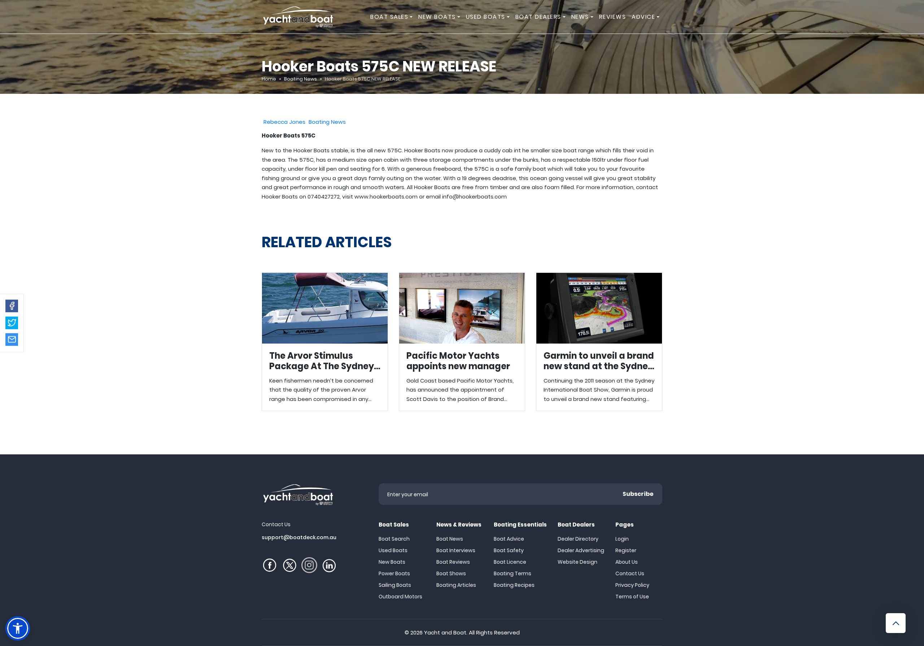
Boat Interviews (455, 550)
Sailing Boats (395, 585)
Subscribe (638, 494)
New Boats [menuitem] (437, 17)
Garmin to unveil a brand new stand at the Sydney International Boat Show (599, 342)
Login (622, 538)
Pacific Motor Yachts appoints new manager (462, 342)
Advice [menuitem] (643, 17)
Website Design (577, 562)
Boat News (449, 538)
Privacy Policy (632, 585)
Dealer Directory (578, 538)
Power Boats (394, 573)
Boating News (300, 78)
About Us (626, 562)
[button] (11, 306)
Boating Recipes (514, 585)
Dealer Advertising (581, 550)
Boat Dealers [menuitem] (538, 17)
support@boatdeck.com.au (299, 537)
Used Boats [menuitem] (485, 17)
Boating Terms (512, 573)
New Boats (392, 562)
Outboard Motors (400, 596)
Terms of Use (632, 596)
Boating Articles (456, 585)
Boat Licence (510, 562)
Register (625, 550)
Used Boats (393, 550)
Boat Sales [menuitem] (389, 17)
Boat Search (394, 538)
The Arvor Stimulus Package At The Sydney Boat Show (325, 342)
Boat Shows (451, 573)
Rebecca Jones (284, 122)
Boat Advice (509, 538)
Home (269, 78)
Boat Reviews (453, 562)
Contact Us (629, 573)
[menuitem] (412, 17)
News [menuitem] (580, 17)
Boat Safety (509, 550)
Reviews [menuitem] (612, 17)
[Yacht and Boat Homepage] (298, 17)
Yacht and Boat (445, 632)
